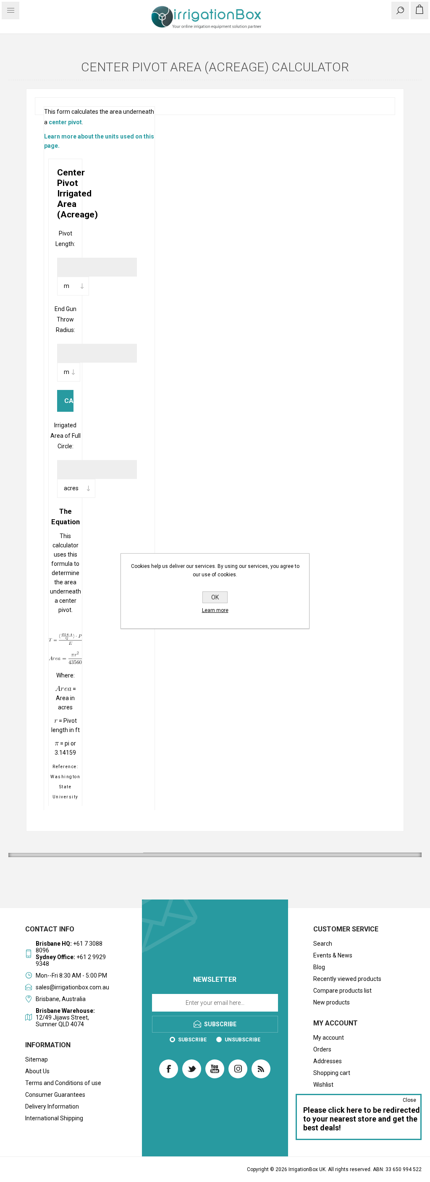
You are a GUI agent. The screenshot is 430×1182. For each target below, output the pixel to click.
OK (215, 597)
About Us (37, 1071)
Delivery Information (52, 1106)
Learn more (215, 610)
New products (331, 1002)
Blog (319, 967)
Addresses (327, 1061)
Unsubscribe (242, 1040)
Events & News (332, 955)
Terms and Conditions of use (63, 1083)
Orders (322, 1049)
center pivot (65, 122)
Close (409, 1100)
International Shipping (54, 1118)
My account (328, 1037)
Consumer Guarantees (55, 1094)
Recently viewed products (347, 978)
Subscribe (192, 1040)
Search (322, 943)
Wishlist (323, 1084)
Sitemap (36, 1059)
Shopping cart (331, 1073)
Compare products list (342, 990)
